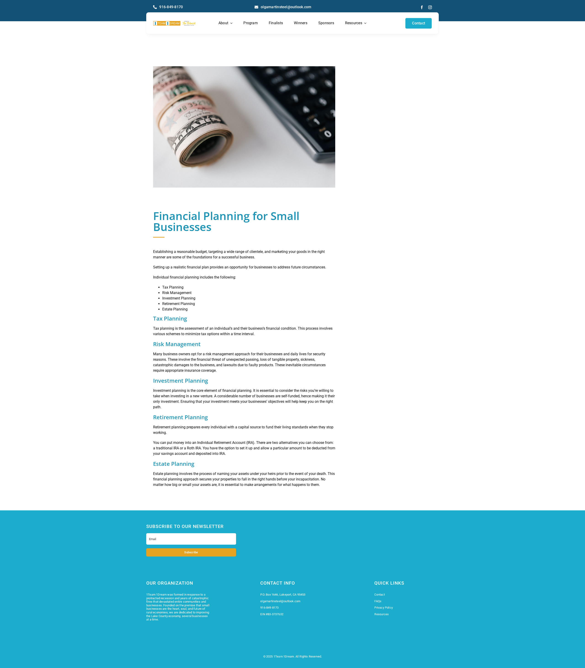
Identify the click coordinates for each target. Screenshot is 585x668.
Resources (381, 614)
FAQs (377, 601)
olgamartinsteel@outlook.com (280, 601)
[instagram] (430, 7)
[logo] (174, 22)
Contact (379, 594)
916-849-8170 (269, 607)
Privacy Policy (383, 607)
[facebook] (422, 7)
